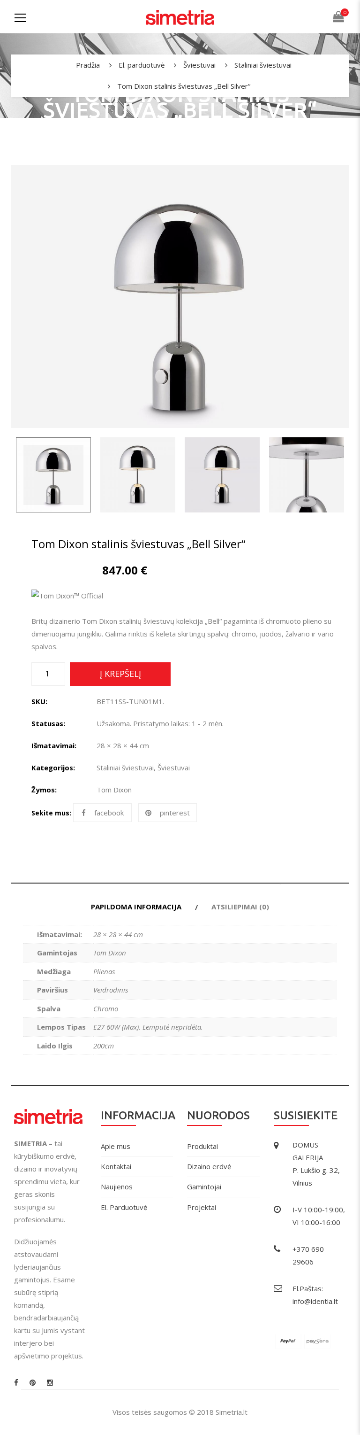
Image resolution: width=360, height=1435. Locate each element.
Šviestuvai (199, 65)
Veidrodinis (110, 989)
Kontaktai (116, 1166)
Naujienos (117, 1186)
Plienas (104, 971)
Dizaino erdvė (209, 1166)
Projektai (201, 1207)
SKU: (39, 701)
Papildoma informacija (136, 906)
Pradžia (88, 65)
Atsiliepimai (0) (240, 906)
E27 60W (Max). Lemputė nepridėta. (148, 1027)
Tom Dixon (114, 789)
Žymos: (44, 789)
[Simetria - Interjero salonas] (180, 16)
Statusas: (48, 723)
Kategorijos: (53, 767)
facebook (109, 812)
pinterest (175, 812)
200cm (103, 1045)
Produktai (202, 1146)
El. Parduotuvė (124, 1207)
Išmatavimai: (53, 745)
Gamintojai (204, 1186)
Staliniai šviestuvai (263, 65)
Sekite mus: (51, 812)
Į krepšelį (120, 673)
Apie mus (115, 1146)
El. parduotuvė (142, 65)
